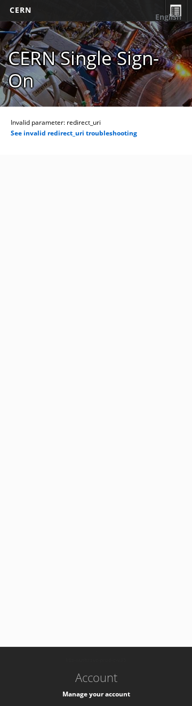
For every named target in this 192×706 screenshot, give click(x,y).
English (168, 17)
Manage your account (96, 694)
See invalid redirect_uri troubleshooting (74, 133)
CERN (20, 10)
